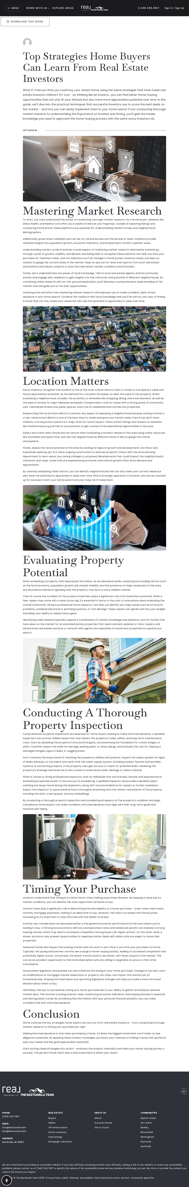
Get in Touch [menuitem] (101, 1127)
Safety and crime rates (37, 433)
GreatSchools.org (38, 426)
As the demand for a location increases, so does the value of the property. (106, 394)
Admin (65, 1178)
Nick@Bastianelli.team (14, 1131)
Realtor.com (52, 223)
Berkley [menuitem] (145, 1127)
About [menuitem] (98, 1118)
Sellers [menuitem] (52, 1122)
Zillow (26, 223)
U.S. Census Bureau (92, 239)
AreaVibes (34, 437)
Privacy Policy (53, 1178)
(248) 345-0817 (10, 1116)
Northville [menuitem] (146, 1146)
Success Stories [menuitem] (103, 1122)
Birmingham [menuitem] (147, 1136)
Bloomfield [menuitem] (147, 1132)
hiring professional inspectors (63, 777)
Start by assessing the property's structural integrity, (63, 742)
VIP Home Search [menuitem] (58, 1127)
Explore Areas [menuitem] (63, 8)
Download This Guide (26, 21)
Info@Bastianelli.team (14, 1127)
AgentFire (149, 1178)
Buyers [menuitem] (52, 1118)
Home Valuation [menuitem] (57, 1132)
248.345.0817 (149, 8)
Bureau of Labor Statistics (130, 239)
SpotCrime (53, 437)
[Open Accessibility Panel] (6, 1180)
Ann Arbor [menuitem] (146, 1122)
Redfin (35, 223)
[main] (94, 544)
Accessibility (86, 1178)
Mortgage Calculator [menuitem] (60, 1141)
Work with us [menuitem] (36, 8)
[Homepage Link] (94, 8)
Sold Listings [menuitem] (55, 1136)
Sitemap (74, 1178)
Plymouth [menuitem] (146, 1141)
